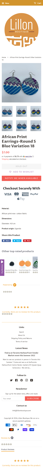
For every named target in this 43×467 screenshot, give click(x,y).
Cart (39, 3)
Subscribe (33, 398)
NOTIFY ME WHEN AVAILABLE (21, 178)
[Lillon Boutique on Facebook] (16, 381)
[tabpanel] (21, 462)
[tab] (7, 449)
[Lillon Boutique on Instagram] (26, 381)
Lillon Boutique (24, 418)
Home (4, 57)
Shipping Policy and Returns (21, 338)
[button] (21, 156)
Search (21, 332)
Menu (7, 3)
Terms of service (21, 341)
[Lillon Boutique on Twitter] (11, 381)
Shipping (5, 159)
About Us (21, 335)
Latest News (22, 348)
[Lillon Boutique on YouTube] (31, 381)
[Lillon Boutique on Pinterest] (21, 381)
